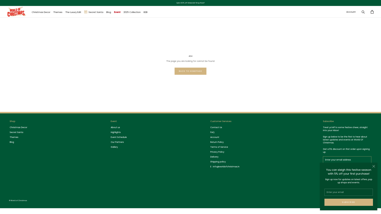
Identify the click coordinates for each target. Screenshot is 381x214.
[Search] (363, 11)
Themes (57, 12)
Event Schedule (119, 137)
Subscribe (348, 202)
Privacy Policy (217, 151)
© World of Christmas (18, 200)
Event (117, 12)
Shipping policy (218, 161)
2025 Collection (132, 12)
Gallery (114, 146)
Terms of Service (219, 146)
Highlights (116, 132)
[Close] (373, 166)
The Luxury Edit (73, 12)
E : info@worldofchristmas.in (224, 166)
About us (115, 127)
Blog (108, 12)
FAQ (212, 132)
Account (351, 12)
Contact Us (216, 127)
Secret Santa (96, 12)
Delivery (214, 156)
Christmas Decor (41, 12)
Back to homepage (190, 71)
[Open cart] (372, 12)
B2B (145, 12)
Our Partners (117, 142)
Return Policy (217, 142)
